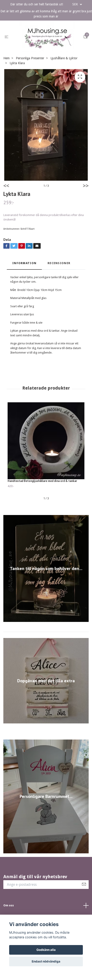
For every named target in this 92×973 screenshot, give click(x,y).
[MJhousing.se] (46, 49)
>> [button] (86, 211)
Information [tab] (24, 288)
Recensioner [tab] (59, 288)
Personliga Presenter (30, 83)
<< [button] (6, 211)
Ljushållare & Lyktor (63, 83)
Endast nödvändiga (46, 961)
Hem (6, 83)
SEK (75, 4)
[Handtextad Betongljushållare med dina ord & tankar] (46, 465)
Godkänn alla (46, 950)
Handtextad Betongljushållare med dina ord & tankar (42, 506)
